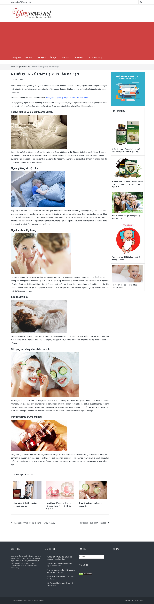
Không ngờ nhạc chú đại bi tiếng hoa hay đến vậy (34, 523)
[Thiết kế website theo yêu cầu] (128, 87)
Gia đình (78, 58)
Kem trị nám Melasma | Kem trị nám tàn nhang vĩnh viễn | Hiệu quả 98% (58, 506)
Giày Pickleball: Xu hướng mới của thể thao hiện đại (60, 584)
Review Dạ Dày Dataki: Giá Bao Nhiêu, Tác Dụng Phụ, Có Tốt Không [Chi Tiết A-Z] (127, 184)
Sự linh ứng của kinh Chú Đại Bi (93, 523)
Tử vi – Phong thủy (94, 58)
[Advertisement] (77, 38)
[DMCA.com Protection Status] (85, 574)
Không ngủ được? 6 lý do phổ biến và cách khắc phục (67, 97)
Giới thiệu (28, 58)
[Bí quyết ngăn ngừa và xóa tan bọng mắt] (93, 490)
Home (13, 67)
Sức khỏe (65, 58)
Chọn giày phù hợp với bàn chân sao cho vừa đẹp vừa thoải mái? (61, 571)
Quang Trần (18, 79)
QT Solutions (138, 600)
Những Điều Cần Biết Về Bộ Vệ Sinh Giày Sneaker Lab (60, 578)
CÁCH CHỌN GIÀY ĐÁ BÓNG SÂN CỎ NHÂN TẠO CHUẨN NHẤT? (59, 558)
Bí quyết (20, 67)
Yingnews (27, 600)
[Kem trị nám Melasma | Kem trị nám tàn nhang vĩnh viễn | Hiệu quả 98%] (60, 490)
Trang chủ (17, 58)
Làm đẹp (40, 58)
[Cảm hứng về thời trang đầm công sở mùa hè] (27, 490)
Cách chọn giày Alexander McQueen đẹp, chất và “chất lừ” (59, 565)
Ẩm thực (53, 58)
